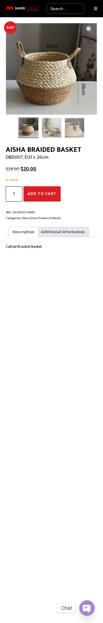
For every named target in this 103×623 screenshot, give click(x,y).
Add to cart (41, 193)
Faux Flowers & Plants (46, 218)
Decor (26, 218)
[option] (51, 69)
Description (23, 232)
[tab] (23, 232)
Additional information (63, 232)
